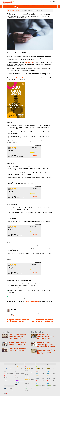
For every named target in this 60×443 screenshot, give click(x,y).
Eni (42, 368)
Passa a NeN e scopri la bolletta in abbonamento (18, 349)
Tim (10, 368)
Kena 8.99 (34, 264)
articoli (16, 315)
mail (11, 315)
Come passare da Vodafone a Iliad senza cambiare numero (45, 336)
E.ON (43, 380)
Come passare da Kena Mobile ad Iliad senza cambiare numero (17, 336)
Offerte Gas (34, 5)
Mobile (17, 10)
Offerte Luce (25, 5)
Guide (53, 5)
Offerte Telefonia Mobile (16, 6)
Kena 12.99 (34, 188)
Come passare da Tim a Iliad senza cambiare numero (46, 352)
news (13, 332)
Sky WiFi (22, 380)
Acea (43, 375)
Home (9, 10)
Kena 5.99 (34, 147)
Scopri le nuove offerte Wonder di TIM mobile (17, 343)
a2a (42, 383)
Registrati (55, 1)
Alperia (43, 378)
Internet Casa (7, 5)
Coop (43, 373)
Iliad (32, 366)
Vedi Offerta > (36, 155)
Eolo (11, 388)
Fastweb (11, 366)
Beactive (11, 373)
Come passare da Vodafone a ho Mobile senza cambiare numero (46, 344)
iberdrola (43, 385)
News (43, 5)
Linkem (11, 390)
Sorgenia (43, 366)
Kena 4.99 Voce (33, 226)
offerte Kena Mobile (28, 62)
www (13, 315)
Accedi (51, 1)
